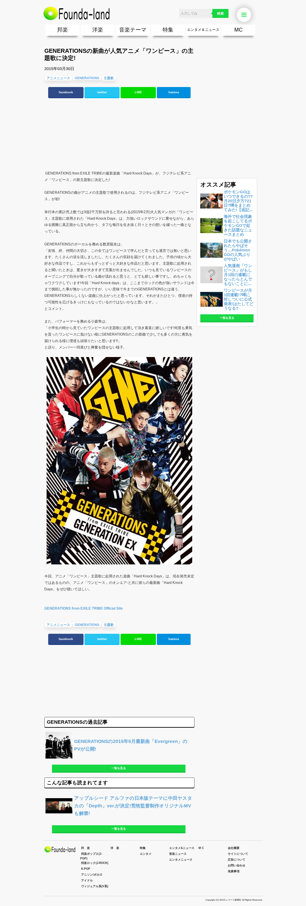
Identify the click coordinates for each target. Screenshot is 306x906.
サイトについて (238, 853)
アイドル (87, 880)
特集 (168, 30)
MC (238, 30)
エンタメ (145, 853)
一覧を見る (118, 768)
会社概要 (233, 848)
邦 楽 (85, 848)
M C (201, 848)
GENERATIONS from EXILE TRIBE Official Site (83, 608)
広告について (236, 859)
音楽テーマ (133, 30)
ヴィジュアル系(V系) (94, 886)
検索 (220, 13)
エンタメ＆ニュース (203, 30)
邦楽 (62, 30)
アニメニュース (58, 78)
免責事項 (233, 871)
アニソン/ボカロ (91, 874)
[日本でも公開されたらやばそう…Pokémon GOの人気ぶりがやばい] (211, 260)
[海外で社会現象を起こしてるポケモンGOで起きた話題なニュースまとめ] (211, 235)
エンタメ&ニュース (181, 848)
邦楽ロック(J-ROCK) (94, 863)
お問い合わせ (236, 865)
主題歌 (109, 78)
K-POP (85, 868)
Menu (250, 15)
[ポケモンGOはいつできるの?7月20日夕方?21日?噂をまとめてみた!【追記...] (211, 211)
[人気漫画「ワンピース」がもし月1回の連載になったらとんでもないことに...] (211, 285)
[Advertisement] (119, 134)
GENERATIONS (87, 78)
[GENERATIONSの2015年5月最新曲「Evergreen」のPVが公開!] (119, 757)
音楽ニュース (178, 853)
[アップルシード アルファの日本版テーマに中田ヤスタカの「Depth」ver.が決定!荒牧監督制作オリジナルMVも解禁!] (119, 818)
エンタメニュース (180, 859)
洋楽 (97, 30)
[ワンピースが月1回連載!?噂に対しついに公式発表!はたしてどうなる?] (211, 309)
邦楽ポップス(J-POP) (91, 856)
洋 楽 (114, 848)
